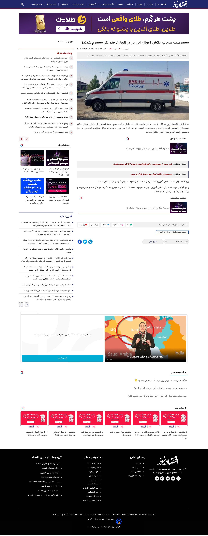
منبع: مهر (153, 242)
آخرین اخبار (66, 216)
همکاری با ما (136, 471)
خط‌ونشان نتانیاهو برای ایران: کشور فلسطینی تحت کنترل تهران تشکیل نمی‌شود (46, 60)
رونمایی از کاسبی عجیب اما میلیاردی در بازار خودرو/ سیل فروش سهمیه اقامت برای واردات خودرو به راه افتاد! (46, 233)
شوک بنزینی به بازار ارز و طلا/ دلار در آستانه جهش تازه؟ (46, 117)
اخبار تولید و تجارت (90, 488)
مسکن (130, 4)
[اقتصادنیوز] (167, 461)
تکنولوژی (93, 4)
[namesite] (179, 4)
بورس (140, 4)
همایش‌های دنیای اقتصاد (48, 491)
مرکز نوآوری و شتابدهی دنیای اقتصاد (43, 495)
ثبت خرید (62, 358)
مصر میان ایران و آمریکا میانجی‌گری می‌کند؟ (51, 132)
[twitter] (173, 478)
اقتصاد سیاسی (107, 4)
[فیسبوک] (80, 242)
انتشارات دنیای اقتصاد (49, 486)
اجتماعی (64, 4)
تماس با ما (136, 467)
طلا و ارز (163, 4)
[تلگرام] (90, 242)
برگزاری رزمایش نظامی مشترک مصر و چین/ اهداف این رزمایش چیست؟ (46, 251)
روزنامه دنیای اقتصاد (50, 468)
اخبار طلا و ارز (93, 463)
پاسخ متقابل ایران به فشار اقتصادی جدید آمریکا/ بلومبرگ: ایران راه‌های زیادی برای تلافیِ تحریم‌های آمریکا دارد (46, 125)
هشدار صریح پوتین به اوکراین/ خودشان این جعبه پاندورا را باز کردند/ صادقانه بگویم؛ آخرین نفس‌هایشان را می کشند (47, 268)
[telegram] (162, 478)
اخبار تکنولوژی (93, 484)
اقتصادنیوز (173, 124)
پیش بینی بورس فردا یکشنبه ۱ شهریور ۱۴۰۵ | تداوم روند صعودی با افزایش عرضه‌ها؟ (46, 69)
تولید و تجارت (78, 4)
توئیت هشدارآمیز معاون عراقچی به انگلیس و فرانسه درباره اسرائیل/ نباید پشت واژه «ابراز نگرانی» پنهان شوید (48, 277)
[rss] (157, 478)
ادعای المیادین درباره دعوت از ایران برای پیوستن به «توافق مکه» (46, 285)
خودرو (120, 4)
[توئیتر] (85, 242)
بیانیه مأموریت (134, 475)
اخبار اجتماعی (93, 492)
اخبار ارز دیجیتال (92, 496)
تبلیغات (138, 463)
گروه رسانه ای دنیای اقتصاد (47, 463)
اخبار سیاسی (93, 467)
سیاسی (150, 4)
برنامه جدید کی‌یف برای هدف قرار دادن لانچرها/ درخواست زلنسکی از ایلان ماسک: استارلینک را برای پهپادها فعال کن (46, 224)
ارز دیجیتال (51, 4)
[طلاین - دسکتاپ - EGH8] (104, 23)
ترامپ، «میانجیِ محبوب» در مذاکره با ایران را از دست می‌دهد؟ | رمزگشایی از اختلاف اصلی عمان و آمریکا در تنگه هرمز (45, 101)
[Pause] (107, 359)
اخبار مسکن (94, 475)
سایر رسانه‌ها (36, 4)
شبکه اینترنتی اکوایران (49, 472)
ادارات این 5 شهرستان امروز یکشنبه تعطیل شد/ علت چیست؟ (46, 290)
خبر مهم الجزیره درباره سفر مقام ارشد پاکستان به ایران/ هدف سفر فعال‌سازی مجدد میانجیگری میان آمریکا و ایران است (47, 242)
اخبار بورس (94, 471)
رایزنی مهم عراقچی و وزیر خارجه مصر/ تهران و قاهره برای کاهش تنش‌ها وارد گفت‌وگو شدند (46, 110)
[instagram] (168, 478)
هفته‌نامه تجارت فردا (50, 477)
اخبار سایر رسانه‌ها (115, 49)
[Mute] (111, 359)
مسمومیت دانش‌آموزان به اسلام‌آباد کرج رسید (151, 174)
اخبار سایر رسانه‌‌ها (91, 500)
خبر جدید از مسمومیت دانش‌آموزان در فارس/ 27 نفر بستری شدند (142, 164)
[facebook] (178, 478)
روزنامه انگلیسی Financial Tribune (44, 481)
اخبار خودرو (94, 479)
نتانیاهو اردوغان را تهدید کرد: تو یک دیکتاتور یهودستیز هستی (44, 93)
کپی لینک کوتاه (182, 241)
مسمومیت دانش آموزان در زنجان (172, 232)
